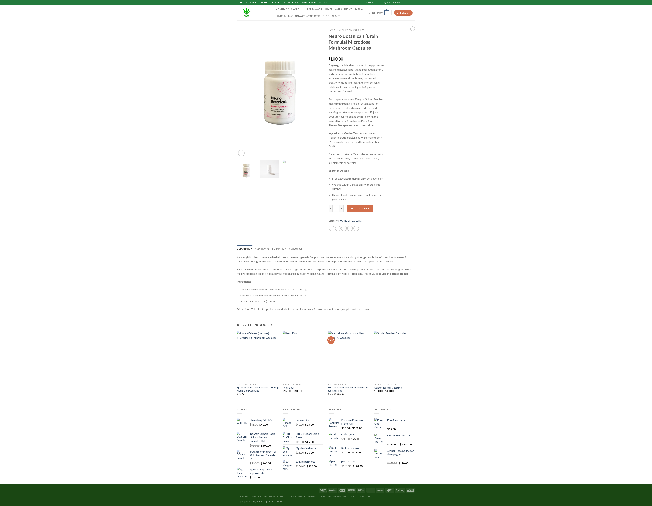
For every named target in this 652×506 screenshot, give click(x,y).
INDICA (348, 9)
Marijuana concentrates (304, 16)
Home (332, 30)
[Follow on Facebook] (404, 3)
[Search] (365, 13)
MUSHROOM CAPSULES (351, 30)
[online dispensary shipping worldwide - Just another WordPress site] (254, 12)
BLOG (326, 16)
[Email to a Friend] (344, 228)
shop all (296, 9)
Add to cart (359, 208)
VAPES (338, 9)
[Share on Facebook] (331, 228)
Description (244, 248)
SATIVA (359, 9)
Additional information (270, 248)
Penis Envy (288, 387)
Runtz (328, 9)
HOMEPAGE (282, 9)
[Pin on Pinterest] (350, 228)
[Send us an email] (413, 3)
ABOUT (336, 16)
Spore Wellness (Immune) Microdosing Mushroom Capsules (258, 389)
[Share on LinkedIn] (356, 228)
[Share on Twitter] (338, 228)
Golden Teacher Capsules (388, 387)
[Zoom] (241, 153)
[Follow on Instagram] (407, 3)
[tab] (244, 248)
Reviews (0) (295, 248)
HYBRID (281, 16)
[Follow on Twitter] (410, 3)
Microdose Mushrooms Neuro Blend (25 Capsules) (348, 389)
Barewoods (314, 9)
